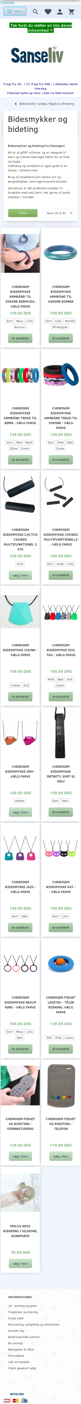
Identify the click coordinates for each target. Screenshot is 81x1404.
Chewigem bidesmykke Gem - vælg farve (20, 771)
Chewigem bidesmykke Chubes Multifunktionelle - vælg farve (61, 536)
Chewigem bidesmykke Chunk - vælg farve (20, 649)
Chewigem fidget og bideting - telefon (61, 1123)
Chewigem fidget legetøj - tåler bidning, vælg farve (61, 1004)
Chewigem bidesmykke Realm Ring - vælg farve (20, 1002)
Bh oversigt (15, 1343)
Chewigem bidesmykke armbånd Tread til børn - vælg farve (20, 415)
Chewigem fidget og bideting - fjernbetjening (20, 1123)
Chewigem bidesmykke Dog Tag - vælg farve (60, 649)
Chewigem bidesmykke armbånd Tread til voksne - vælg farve (60, 418)
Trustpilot (7, 2)
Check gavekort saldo (22, 1368)
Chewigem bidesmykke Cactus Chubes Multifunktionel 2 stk (20, 539)
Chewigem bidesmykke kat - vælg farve (61, 886)
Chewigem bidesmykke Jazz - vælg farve (20, 886)
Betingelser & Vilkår (21, 1349)
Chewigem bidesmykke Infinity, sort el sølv (61, 773)
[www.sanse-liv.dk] (37, 54)
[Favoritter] (48, 11)
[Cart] (71, 11)
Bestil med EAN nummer (24, 1337)
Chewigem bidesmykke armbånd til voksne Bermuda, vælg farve (20, 296)
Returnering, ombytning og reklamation (33, 1324)
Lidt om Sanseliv (18, 1362)
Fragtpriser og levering (23, 1312)
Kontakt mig (16, 1330)
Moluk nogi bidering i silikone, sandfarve (20, 1230)
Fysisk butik (16, 1318)
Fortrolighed (16, 1355)
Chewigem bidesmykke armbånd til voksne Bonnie (61, 294)
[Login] (60, 11)
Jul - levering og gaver (22, 1306)
